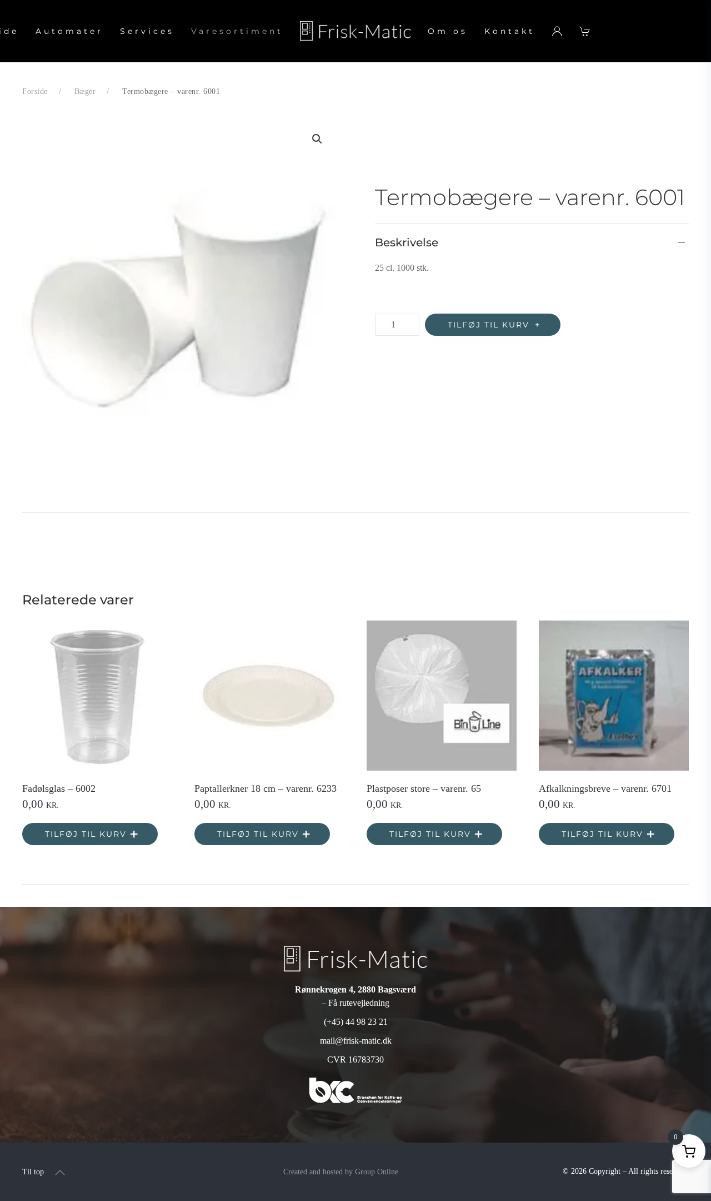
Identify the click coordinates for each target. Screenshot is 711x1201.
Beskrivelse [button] (406, 242)
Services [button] (147, 31)
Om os (448, 31)
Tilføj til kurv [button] (86, 834)
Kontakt (509, 31)
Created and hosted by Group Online (340, 1172)
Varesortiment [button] (237, 31)
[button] (317, 139)
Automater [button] (69, 31)
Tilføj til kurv (488, 325)
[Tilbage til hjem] (355, 31)
